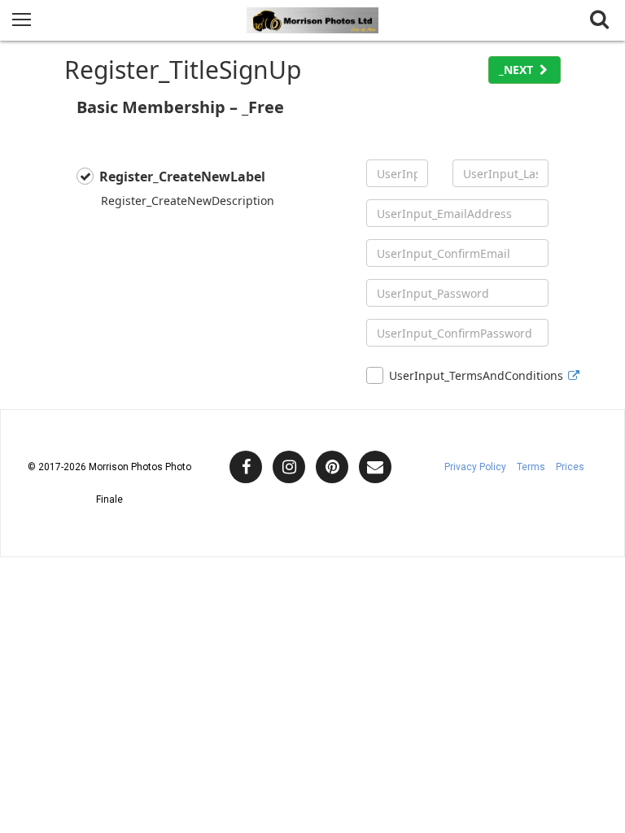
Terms (531, 467)
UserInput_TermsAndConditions (469, 375)
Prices (570, 467)
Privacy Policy (475, 467)
